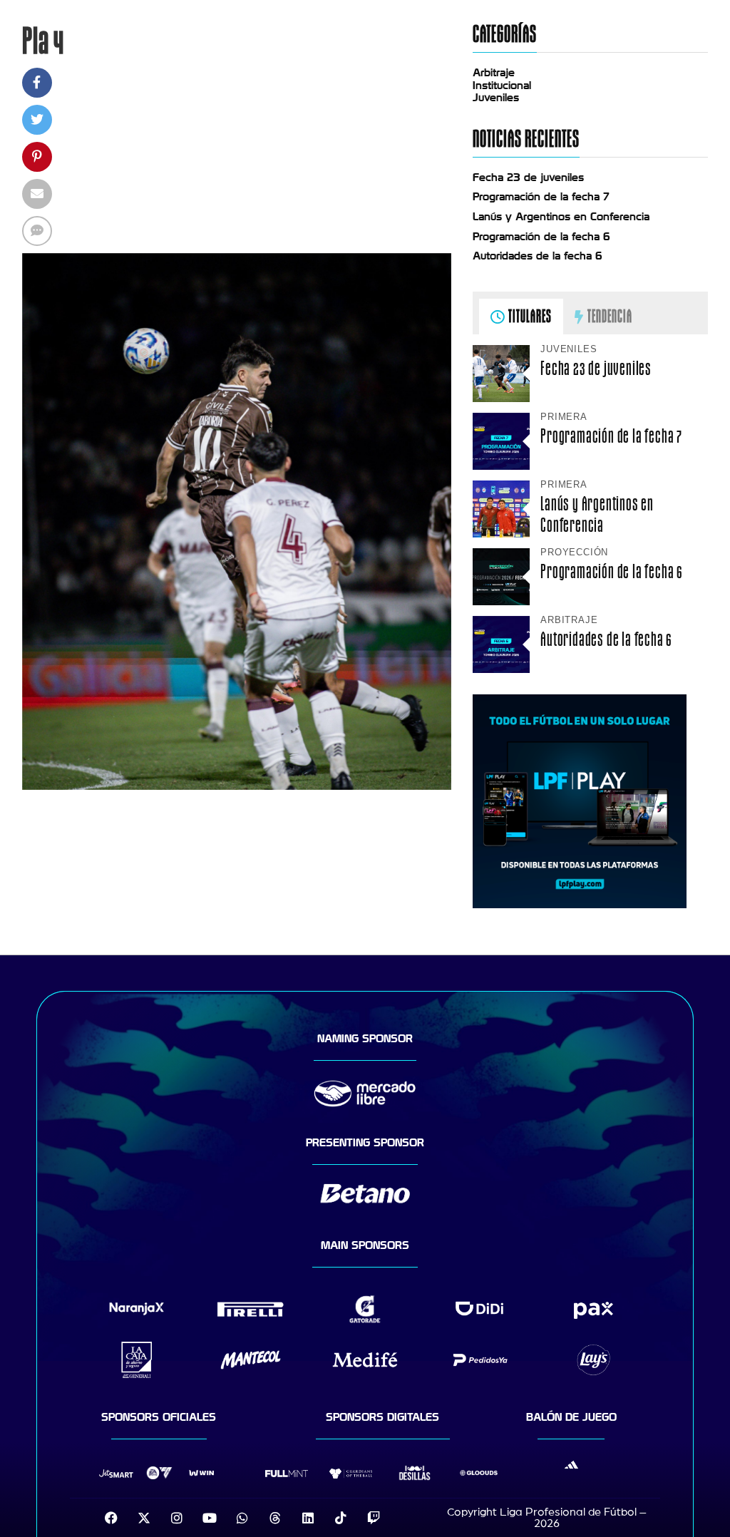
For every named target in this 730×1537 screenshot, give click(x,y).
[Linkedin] (308, 1518)
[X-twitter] (144, 1518)
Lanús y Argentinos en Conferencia (561, 216)
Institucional (502, 85)
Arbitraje (494, 72)
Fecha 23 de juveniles (528, 177)
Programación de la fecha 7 (541, 196)
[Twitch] (373, 1518)
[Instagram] (177, 1518)
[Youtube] (209, 1518)
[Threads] (275, 1518)
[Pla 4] (237, 786)
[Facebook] (111, 1518)
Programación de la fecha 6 (541, 236)
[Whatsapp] (242, 1518)
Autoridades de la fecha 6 (537, 256)
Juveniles (496, 97)
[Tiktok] (341, 1518)
